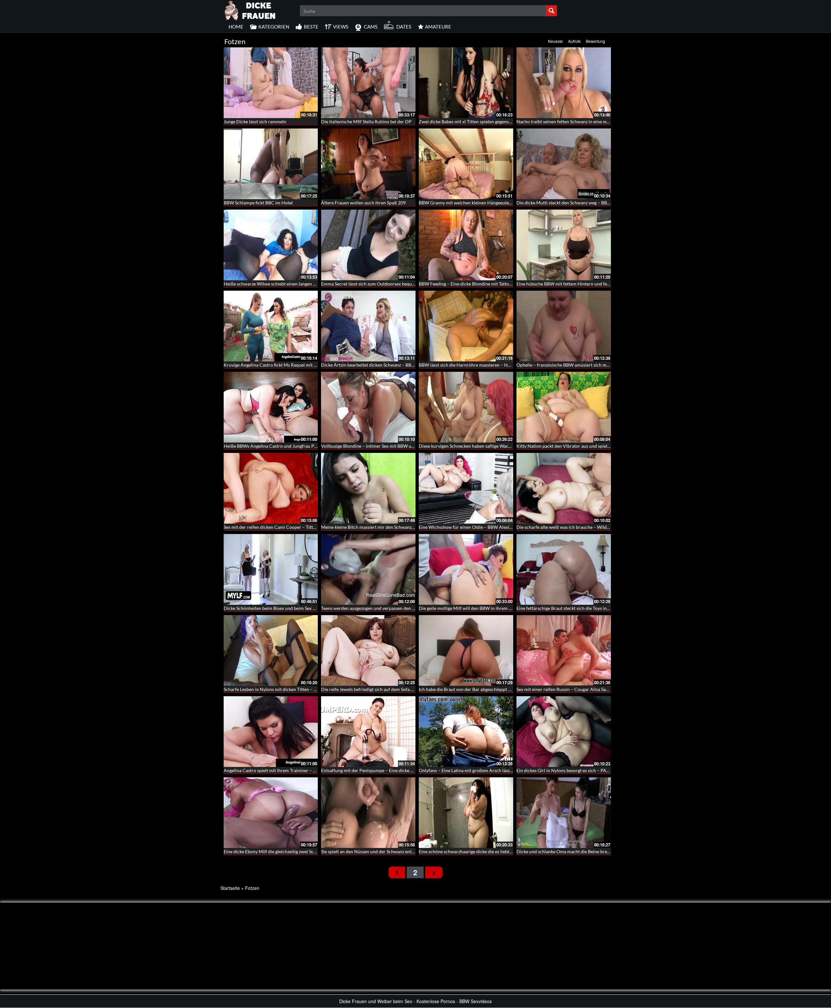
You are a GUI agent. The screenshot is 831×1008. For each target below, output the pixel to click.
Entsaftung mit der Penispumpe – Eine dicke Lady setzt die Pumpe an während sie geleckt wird (415, 770)
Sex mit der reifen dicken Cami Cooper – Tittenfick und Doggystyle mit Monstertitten (309, 527)
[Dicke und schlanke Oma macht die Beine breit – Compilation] (563, 812)
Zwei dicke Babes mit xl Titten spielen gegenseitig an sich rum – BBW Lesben (495, 121)
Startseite (230, 888)
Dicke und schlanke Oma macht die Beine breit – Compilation (578, 851)
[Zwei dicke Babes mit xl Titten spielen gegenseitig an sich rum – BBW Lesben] (466, 82)
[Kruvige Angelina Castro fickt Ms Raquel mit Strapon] (271, 326)
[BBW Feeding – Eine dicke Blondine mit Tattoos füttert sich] (466, 245)
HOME (236, 27)
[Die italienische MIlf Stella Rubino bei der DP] (368, 82)
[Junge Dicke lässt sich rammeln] (271, 82)
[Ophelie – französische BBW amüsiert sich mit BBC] (563, 326)
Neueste (555, 41)
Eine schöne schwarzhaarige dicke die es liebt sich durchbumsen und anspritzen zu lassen (508, 851)
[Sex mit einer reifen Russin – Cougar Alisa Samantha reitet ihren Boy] (563, 650)
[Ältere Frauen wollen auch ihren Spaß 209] (368, 163)
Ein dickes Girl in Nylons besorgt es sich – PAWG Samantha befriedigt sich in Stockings (602, 770)
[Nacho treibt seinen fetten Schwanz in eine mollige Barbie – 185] (563, 82)
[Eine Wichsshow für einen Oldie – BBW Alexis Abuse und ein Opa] (466, 488)
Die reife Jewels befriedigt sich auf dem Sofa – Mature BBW (380, 689)
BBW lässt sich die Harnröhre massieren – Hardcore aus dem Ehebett (488, 365)
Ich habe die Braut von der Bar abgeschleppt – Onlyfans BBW (480, 689)
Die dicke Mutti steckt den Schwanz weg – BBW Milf (568, 202)
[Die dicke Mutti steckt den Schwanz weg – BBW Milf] (563, 163)
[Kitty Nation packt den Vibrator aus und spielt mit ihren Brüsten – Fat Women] (563, 407)
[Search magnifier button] (551, 10)
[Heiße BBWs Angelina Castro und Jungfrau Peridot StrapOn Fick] (271, 407)
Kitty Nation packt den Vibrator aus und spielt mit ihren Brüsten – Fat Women (594, 446)
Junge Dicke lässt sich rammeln (255, 121)
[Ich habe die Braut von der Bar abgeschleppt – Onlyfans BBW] (466, 650)
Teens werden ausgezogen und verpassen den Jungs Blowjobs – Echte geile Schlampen (406, 608)
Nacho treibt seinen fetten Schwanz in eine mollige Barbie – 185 (580, 121)
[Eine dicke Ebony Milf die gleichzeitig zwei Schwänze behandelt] (271, 812)
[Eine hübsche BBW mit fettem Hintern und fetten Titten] (563, 245)
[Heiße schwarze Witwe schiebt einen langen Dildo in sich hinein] (271, 245)
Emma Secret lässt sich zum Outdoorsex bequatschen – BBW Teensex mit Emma (401, 283)
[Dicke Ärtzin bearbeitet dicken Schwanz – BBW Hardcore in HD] (368, 326)
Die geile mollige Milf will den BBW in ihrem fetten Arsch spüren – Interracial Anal (502, 608)
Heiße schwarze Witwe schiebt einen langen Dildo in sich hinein (288, 283)
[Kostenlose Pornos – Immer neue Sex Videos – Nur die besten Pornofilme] (250, 9)
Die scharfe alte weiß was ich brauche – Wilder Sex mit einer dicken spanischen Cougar (603, 527)
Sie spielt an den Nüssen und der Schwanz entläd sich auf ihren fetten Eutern (397, 851)
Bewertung (595, 41)
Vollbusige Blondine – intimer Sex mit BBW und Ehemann (378, 446)
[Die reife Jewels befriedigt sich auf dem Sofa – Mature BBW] (368, 650)
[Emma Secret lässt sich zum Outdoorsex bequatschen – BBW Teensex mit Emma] (368, 245)
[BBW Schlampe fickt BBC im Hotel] (271, 163)
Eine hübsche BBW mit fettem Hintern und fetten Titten (572, 283)
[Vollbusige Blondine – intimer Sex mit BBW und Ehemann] (368, 407)
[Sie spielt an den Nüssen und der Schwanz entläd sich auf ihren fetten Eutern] (368, 812)
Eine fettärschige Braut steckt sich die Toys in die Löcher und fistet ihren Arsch (594, 608)
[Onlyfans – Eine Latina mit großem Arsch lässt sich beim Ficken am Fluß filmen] (466, 731)
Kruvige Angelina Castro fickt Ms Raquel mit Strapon (276, 365)
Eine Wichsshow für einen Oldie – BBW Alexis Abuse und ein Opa (484, 527)
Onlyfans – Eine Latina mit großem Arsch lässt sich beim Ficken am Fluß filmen (498, 770)
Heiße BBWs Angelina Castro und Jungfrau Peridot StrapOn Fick (289, 446)
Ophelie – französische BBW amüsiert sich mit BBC (567, 365)
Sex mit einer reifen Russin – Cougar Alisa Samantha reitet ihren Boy (584, 689)
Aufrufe (574, 41)
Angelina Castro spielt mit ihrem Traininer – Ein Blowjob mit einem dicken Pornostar (309, 770)
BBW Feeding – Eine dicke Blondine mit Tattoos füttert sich (478, 283)
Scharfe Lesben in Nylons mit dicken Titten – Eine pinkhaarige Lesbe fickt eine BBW (307, 689)
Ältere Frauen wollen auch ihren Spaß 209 (363, 202)
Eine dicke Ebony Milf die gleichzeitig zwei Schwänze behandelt (287, 851)
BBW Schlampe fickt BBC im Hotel (258, 202)
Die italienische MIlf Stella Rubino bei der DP (366, 121)
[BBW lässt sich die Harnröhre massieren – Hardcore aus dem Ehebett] (466, 326)
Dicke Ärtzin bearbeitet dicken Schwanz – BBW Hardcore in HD (385, 365)
